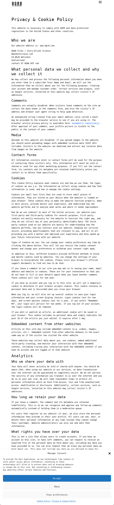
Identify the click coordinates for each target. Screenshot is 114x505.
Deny (57, 486)
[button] (109, 453)
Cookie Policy (43, 501)
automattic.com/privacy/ (85, 123)
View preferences (57, 494)
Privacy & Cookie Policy (64, 501)
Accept (57, 478)
